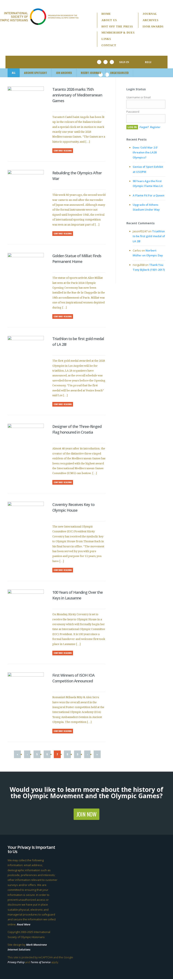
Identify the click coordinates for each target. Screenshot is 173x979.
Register (155, 127)
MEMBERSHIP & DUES (118, 32)
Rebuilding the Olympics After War (77, 175)
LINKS (106, 39)
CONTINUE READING (63, 150)
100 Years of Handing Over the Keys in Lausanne (77, 595)
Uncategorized (119, 72)
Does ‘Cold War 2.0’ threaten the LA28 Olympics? (145, 152)
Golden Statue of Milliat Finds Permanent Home (76, 258)
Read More (23, 924)
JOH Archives (64, 72)
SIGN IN (124, 62)
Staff (111, 20)
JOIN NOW (86, 814)
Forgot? (144, 127)
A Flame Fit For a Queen (148, 195)
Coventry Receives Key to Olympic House (73, 507)
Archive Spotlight (35, 72)
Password (132, 112)
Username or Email (138, 97)
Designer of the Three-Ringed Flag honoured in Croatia (76, 429)
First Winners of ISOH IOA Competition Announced (73, 678)
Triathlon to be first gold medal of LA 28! (78, 341)
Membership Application (74, 34)
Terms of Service (41, 962)
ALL (13, 72)
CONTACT (108, 45)
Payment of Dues (67, 40)
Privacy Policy (16, 962)
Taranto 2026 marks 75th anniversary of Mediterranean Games (77, 95)
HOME (106, 14)
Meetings (114, 50)
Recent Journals (91, 72)
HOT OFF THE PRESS (117, 26)
